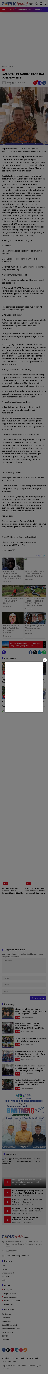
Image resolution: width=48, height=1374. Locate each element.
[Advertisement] (24, 687)
